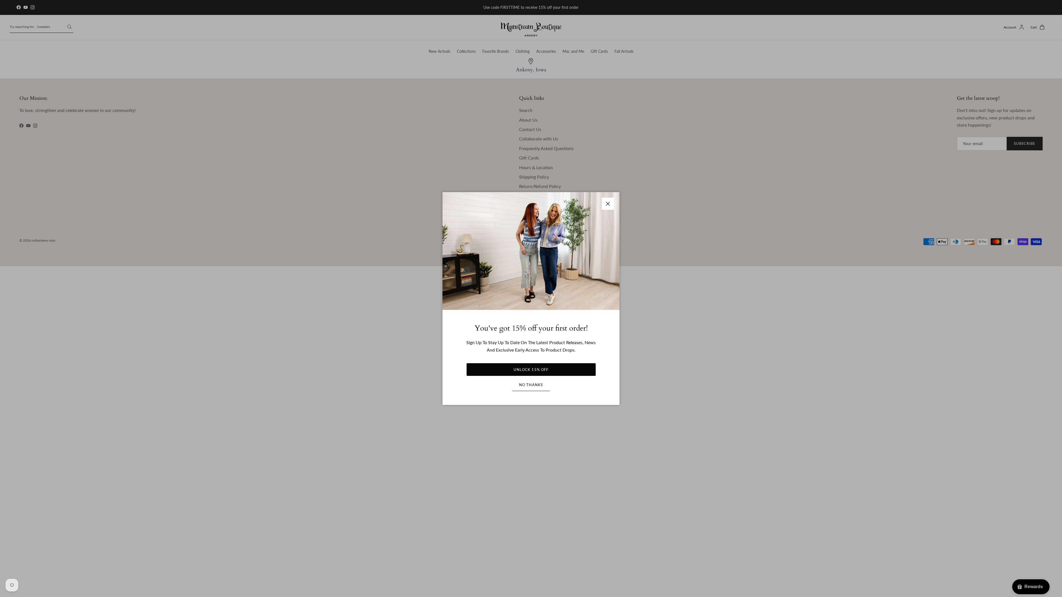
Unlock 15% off (531, 369)
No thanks (531, 385)
